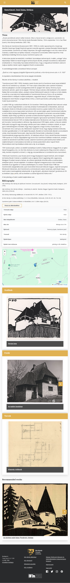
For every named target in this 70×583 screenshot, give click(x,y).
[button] (35, 265)
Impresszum (49, 564)
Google (65, 284)
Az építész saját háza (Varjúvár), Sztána (18, 538)
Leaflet (55, 284)
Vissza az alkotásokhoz (12, 205)
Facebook (47, 571)
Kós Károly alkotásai (30, 557)
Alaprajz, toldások (15, 469)
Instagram (57, 571)
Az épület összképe (15, 406)
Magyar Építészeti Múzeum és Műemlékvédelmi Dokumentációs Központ (56, 559)
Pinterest (62, 571)
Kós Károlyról (28, 560)
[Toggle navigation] (4, 2)
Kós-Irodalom (28, 567)
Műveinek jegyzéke (29, 564)
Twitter (52, 571)
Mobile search (65, 2)
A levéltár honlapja (7, 562)
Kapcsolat (49, 568)
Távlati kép (12, 344)
